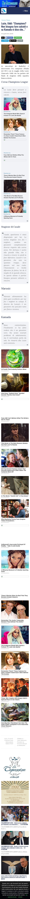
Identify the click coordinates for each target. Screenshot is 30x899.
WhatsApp (18, 37)
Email (21, 40)
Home (3, 20)
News (8, 20)
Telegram (5, 40)
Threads (14, 40)
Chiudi (20, 897)
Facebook (9, 37)
